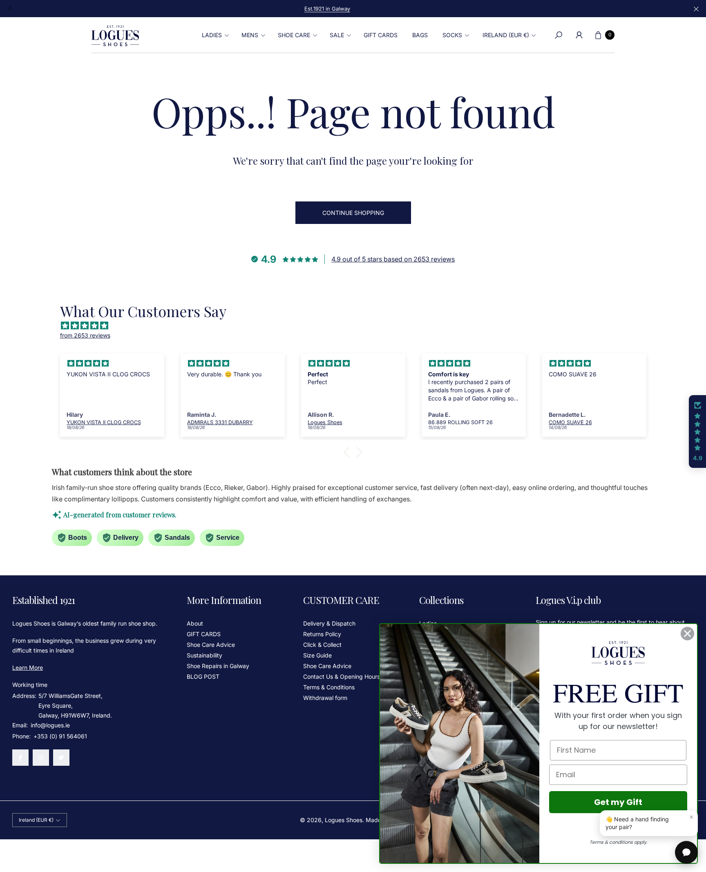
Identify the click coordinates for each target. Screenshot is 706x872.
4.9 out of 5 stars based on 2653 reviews (393, 259)
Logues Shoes (343, 819)
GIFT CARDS (204, 634)
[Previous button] (10, 8)
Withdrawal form (325, 697)
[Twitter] (61, 757)
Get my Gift (618, 802)
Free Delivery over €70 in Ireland (353, 8)
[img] (357, 326)
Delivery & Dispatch (329, 623)
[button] (214, 35)
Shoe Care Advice (211, 644)
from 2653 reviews (85, 335)
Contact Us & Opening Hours (341, 676)
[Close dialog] (687, 633)
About (195, 623)
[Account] (579, 35)
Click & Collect (322, 644)
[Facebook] (20, 757)
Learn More (27, 667)
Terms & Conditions (329, 687)
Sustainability (204, 655)
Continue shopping (353, 212)
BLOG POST (203, 676)
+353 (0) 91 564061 (60, 736)
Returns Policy (322, 634)
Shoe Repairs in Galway (218, 665)
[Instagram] (41, 757)
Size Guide (317, 655)
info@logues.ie (49, 725)
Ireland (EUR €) (506, 34)
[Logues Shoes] (115, 35)
